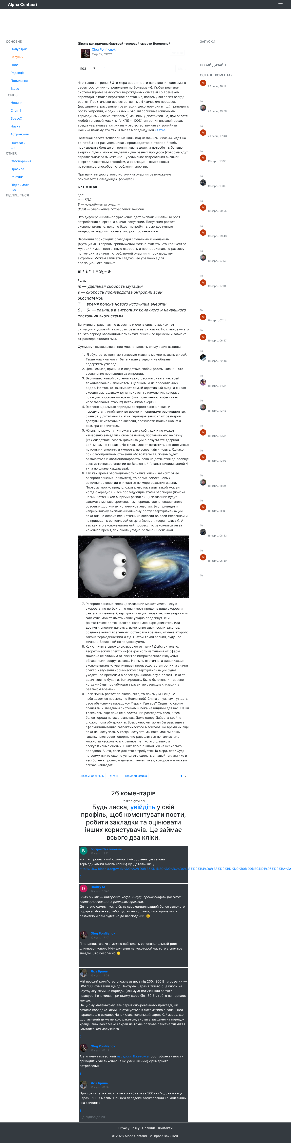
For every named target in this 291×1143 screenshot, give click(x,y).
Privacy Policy (129, 1128)
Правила (17, 169)
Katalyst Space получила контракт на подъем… (233, 151)
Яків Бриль (99, 971)
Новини (17, 103)
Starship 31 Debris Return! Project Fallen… (229, 330)
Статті (16, 110)
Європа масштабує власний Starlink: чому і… (232, 200)
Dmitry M (98, 887)
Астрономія (19, 134)
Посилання (19, 81)
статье (160, 130)
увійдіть (142, 807)
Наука (15, 126)
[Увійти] (280, 4)
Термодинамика (136, 775)
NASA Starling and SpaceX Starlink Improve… (231, 225)
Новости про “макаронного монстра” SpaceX (232, 175)
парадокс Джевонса (133, 1056)
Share (182, 69)
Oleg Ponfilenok (104, 49)
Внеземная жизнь (92, 775)
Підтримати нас (20, 187)
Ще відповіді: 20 (92, 1117)
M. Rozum (215, 382)
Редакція (18, 73)
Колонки (177, 52)
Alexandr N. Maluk (222, 107)
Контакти (165, 1128)
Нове (15, 65)
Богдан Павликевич (106, 849)
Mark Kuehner (219, 82)
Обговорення (21, 161)
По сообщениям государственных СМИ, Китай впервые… (239, 101)
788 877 (214, 357)
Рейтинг (17, 177)
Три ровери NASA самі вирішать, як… (227, 575)
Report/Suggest (212, 71)
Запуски (17, 57)
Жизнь (114, 775)
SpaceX (16, 118)
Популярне (19, 49)
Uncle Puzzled (219, 182)
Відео (15, 89)
